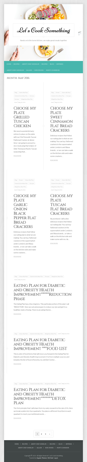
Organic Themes (42, 458)
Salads (29, 70)
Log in (56, 458)
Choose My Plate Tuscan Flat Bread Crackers (61, 204)
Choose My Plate (23, 92)
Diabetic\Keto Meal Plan (21, 96)
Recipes (16, 64)
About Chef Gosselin (30, 64)
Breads (58, 92)
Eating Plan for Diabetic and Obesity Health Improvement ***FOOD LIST (40, 344)
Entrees (59, 64)
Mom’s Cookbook (53, 70)
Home (9, 64)
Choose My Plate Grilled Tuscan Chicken (25, 117)
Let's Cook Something (43, 30)
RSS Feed (50, 458)
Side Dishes (39, 70)
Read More (17, 156)
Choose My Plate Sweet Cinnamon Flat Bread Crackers (61, 119)
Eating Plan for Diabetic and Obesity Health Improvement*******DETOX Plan (39, 396)
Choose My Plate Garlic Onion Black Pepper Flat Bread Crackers (25, 211)
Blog (52, 64)
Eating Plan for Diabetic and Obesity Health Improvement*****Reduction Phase (42, 292)
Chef (15, 102)
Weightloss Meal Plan (27, 99)
